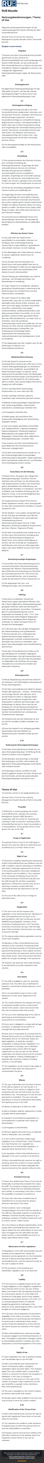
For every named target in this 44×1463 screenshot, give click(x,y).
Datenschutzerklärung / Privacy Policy (22, 1458)
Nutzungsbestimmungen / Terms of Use (22, 1456)
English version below (11, 46)
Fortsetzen (22, 1461)
